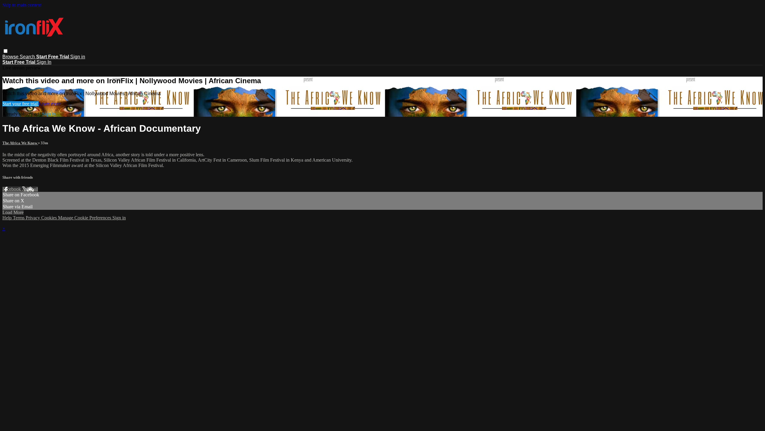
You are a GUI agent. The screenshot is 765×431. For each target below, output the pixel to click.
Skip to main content (21, 4)
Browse (11, 56)
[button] (5, 51)
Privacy (33, 217)
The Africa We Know (20, 143)
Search (28, 56)
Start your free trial (20, 103)
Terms (19, 217)
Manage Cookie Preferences (85, 217)
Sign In (43, 62)
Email (32, 189)
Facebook (12, 189)
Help (7, 217)
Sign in (77, 56)
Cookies (49, 217)
